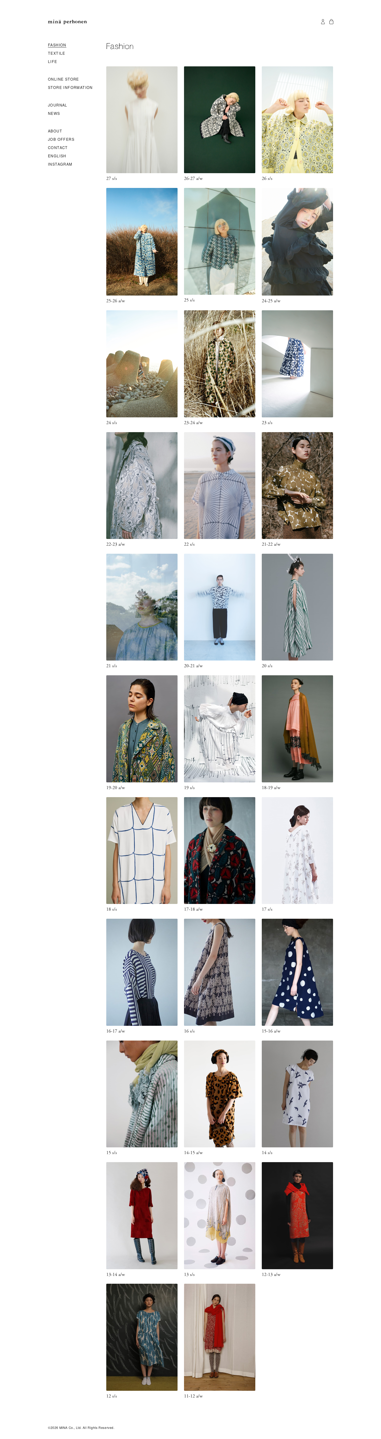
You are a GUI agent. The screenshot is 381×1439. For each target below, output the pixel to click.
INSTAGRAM (60, 164)
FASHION (57, 45)
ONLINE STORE (63, 79)
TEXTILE (56, 53)
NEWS (54, 113)
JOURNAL (57, 105)
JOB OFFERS (61, 139)
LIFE (52, 61)
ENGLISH (57, 156)
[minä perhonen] (67, 22)
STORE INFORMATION (70, 87)
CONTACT (58, 147)
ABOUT (55, 131)
